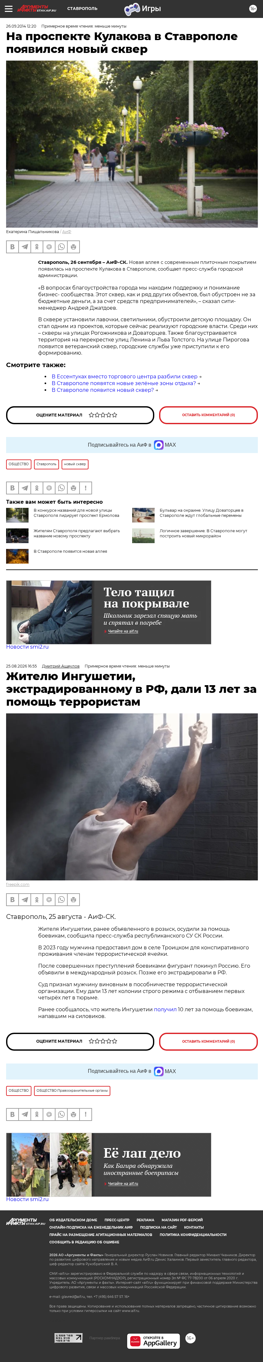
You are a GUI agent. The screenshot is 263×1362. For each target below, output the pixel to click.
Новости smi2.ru (27, 647)
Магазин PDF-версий (182, 1220)
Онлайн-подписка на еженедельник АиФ (91, 1227)
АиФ (66, 231)
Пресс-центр (117, 1220)
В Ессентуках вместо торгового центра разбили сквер (125, 377)
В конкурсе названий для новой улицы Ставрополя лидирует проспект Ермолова (76, 513)
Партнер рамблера (104, 1338)
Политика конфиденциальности (193, 1235)
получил (166, 1009)
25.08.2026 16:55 (21, 666)
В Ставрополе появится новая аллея (70, 551)
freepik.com (18, 884)
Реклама (145, 1220)
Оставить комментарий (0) (208, 415)
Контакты (194, 1227)
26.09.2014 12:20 (21, 26)
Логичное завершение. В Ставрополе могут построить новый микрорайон (203, 533)
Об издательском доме (73, 1220)
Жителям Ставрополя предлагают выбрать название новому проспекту (77, 533)
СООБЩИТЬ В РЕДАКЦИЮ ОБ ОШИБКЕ (84, 1242)
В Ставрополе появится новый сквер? (103, 390)
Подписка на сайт (158, 1227)
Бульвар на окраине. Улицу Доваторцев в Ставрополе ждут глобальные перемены (201, 513)
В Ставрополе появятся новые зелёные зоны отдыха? (124, 383)
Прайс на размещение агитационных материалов (100, 1235)
